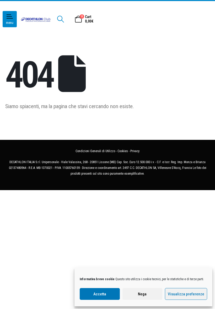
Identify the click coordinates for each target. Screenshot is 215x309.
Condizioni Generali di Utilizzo (95, 151)
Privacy (134, 151)
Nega (142, 294)
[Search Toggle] (60, 19)
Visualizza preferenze (186, 294)
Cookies (122, 151)
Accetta (99, 294)
